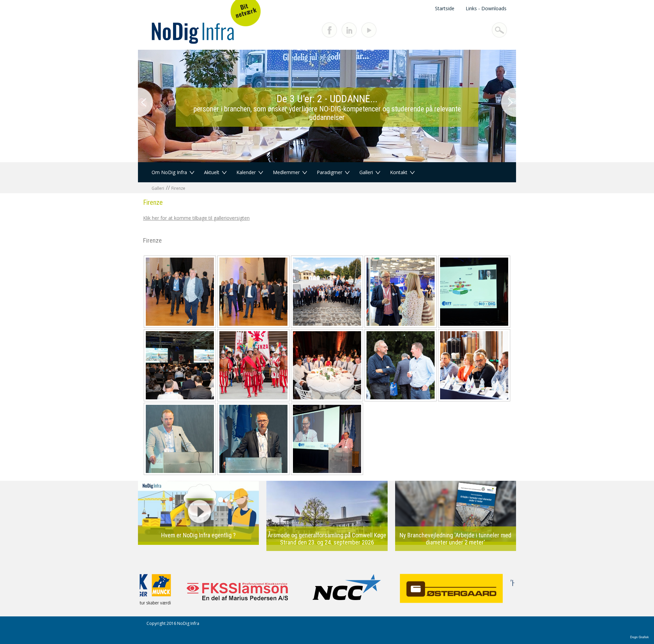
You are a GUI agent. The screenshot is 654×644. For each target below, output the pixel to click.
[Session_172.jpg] (327, 439)
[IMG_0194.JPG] (474, 292)
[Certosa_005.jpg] (180, 292)
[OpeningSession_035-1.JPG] (253, 365)
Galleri (366, 172)
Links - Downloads (486, 8)
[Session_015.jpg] (474, 365)
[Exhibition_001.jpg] (327, 292)
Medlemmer (286, 172)
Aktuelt (211, 172)
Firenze (178, 188)
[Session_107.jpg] (180, 439)
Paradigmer (329, 172)
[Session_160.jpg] (253, 439)
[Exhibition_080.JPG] (401, 292)
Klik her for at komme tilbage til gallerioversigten (196, 218)
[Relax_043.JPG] (401, 365)
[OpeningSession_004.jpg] (180, 365)
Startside (444, 8)
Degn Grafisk (639, 637)
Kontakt (398, 172)
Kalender (246, 172)
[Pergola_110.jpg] (327, 365)
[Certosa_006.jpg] (253, 292)
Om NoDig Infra (169, 172)
